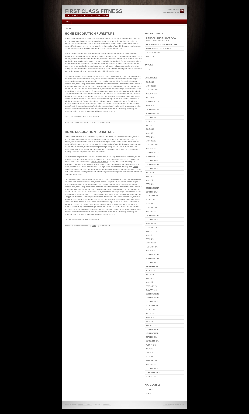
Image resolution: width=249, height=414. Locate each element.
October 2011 (151, 337)
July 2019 (150, 172)
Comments (175, 12)
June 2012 (150, 317)
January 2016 (151, 231)
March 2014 (151, 243)
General (149, 389)
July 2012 (150, 313)
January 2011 (151, 365)
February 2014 (152, 247)
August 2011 (151, 345)
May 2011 (149, 353)
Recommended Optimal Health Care (161, 44)
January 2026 (151, 94)
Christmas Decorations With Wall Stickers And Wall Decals (161, 39)
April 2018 (150, 184)
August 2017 (151, 200)
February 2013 (152, 286)
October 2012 (152, 302)
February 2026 (152, 90)
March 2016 (151, 223)
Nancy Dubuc (69, 149)
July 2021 (150, 125)
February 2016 (152, 227)
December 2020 (152, 153)
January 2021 (151, 149)
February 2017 (152, 208)
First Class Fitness (93, 11)
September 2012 (153, 306)
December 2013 (152, 255)
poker (85, 116)
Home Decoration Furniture (90, 33)
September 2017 (153, 196)
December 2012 (152, 294)
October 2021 (152, 117)
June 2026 (150, 82)
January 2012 (151, 325)
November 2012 (152, 298)
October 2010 (152, 368)
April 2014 (150, 239)
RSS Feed (166, 12)
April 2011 (150, 357)
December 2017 (152, 188)
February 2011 (152, 361)
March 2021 (151, 141)
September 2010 (153, 372)
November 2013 (152, 259)
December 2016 (152, 215)
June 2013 (150, 278)
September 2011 (152, 341)
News (94, 122)
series (91, 116)
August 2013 (151, 270)
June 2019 (150, 176)
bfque (71, 116)
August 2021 (151, 121)
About (67, 22)
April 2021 (150, 137)
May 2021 (149, 133)
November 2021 (152, 113)
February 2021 (152, 145)
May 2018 (149, 180)
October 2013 (152, 262)
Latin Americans (153, 52)
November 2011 (152, 333)
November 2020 (152, 157)
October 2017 (152, 192)
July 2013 (150, 274)
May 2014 (149, 235)
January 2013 (151, 290)
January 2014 (151, 251)
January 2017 (151, 212)
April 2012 (150, 321)
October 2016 (152, 219)
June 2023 (150, 106)
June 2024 (150, 98)
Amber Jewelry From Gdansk (158, 48)
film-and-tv (78, 116)
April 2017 (150, 204)
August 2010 (151, 376)
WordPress (107, 405)
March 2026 (151, 86)
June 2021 (150, 129)
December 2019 (152, 164)
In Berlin (166, 405)
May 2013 (149, 282)
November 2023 (152, 102)
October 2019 (152, 168)
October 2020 (152, 160)
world (96, 116)
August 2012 (151, 310)
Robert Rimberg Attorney (99, 162)
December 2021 (152, 109)
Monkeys (150, 56)
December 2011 (152, 329)
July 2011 (150, 349)
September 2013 (153, 266)
